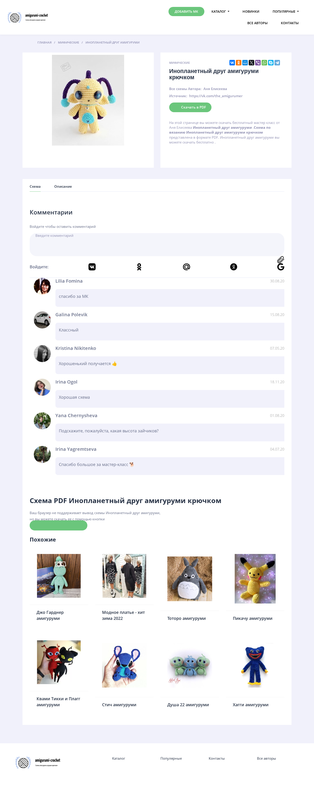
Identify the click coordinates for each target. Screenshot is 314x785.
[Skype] (271, 62)
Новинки (251, 11)
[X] (251, 62)
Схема (35, 186)
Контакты (290, 23)
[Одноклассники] (238, 62)
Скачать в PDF (193, 107)
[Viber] (258, 62)
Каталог (218, 11)
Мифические (179, 63)
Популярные (284, 11)
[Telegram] (277, 62)
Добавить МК (186, 11)
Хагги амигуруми (250, 704)
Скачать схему (58, 525)
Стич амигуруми (119, 704)
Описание (63, 186)
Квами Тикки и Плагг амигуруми (58, 701)
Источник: (178, 96)
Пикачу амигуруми (252, 618)
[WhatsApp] (264, 62)
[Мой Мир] (245, 62)
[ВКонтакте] (232, 62)
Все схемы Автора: (185, 88)
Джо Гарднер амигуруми (50, 615)
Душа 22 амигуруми (188, 704)
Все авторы (257, 23)
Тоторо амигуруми (186, 618)
